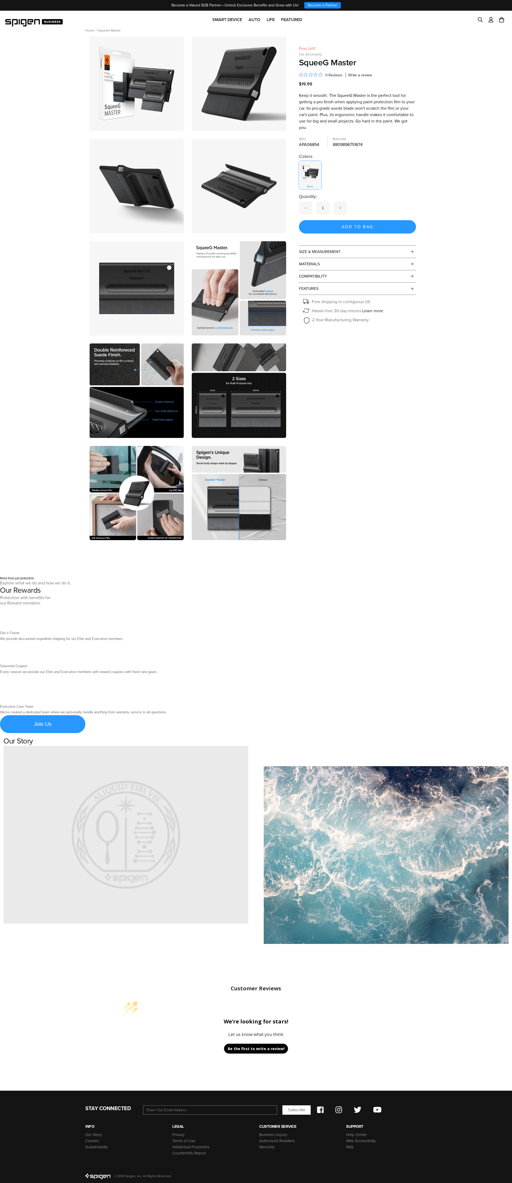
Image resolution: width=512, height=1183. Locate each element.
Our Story (93, 1134)
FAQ (349, 1147)
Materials (309, 264)
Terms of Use (183, 1140)
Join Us (42, 724)
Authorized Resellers (277, 1140)
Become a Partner (322, 5)
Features (308, 288)
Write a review (360, 75)
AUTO (254, 19)
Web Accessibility (361, 1140)
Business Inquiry (273, 1134)
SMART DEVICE (227, 19)
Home (89, 30)
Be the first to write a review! (256, 1048)
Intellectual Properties (190, 1147)
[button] (502, 20)
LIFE (271, 19)
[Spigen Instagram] (338, 1110)
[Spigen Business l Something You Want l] (34, 20)
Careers (92, 1140)
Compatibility (313, 276)
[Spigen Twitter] (357, 1110)
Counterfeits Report (189, 1153)
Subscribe (296, 1109)
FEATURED (291, 19)
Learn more (372, 311)
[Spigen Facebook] (320, 1110)
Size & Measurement (320, 252)
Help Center (356, 1134)
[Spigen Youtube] (377, 1110)
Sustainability (96, 1147)
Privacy (178, 1134)
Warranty (266, 1147)
